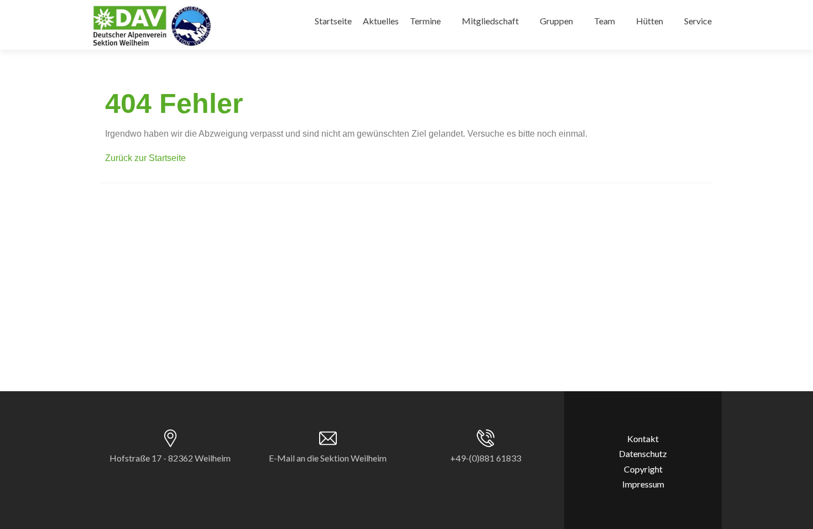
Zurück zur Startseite (145, 158)
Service (698, 20)
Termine (425, 20)
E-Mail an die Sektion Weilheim (328, 458)
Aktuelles (381, 20)
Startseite (333, 20)
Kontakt (643, 438)
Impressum (643, 484)
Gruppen (556, 20)
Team (604, 20)
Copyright (643, 469)
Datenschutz (643, 453)
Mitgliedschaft (490, 20)
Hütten (649, 20)
